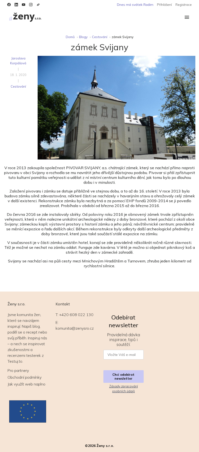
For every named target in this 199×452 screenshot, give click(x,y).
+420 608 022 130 (76, 314)
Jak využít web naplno (26, 384)
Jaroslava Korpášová (18, 60)
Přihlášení (164, 5)
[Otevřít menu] (187, 17)
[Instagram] (31, 4)
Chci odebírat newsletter (123, 376)
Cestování (99, 37)
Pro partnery (18, 370)
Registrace (183, 5)
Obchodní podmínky (24, 377)
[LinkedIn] (16, 4)
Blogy (83, 37)
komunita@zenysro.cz (75, 328)
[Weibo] (38, 4)
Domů (70, 37)
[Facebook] (9, 4)
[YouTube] (23, 4)
